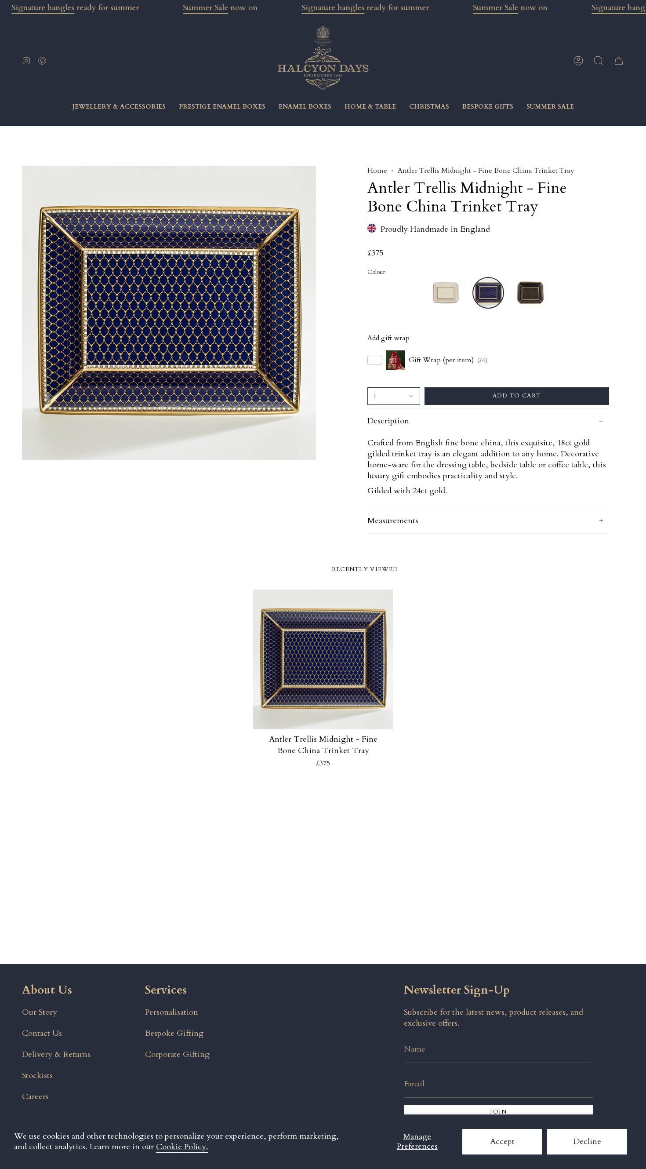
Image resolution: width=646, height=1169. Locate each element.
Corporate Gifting (177, 1054)
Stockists (37, 1075)
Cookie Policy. (182, 1146)
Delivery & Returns (56, 1054)
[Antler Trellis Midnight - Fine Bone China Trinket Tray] (323, 660)
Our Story (39, 1012)
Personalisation (171, 1012)
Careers (35, 1096)
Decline (587, 1141)
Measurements (392, 520)
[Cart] (619, 61)
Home (377, 170)
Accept (502, 1141)
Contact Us (42, 1033)
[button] (598, 61)
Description (388, 420)
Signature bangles (42, 7)
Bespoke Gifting (174, 1033)
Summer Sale (205, 7)
